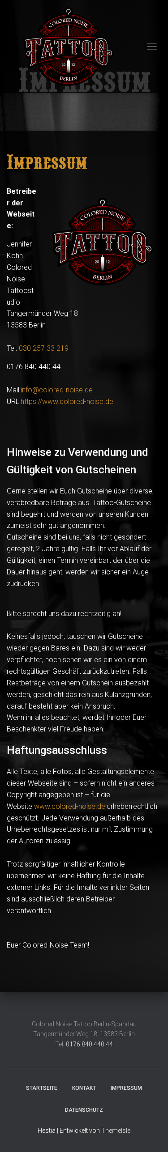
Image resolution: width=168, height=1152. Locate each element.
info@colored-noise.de (57, 390)
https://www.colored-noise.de (67, 401)
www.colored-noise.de (69, 806)
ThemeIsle (115, 1130)
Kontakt (84, 1088)
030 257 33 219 (44, 348)
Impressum (126, 1088)
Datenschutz (84, 1110)
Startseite (41, 1088)
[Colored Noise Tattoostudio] (63, 46)
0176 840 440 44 (89, 1044)
